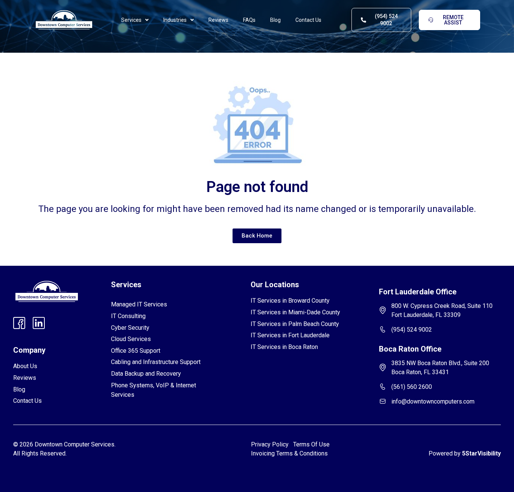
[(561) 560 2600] (382, 386)
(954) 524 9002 (411, 329)
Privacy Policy (270, 444)
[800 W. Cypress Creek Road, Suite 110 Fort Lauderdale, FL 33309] (382, 310)
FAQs (249, 20)
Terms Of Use (313, 444)
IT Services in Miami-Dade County (295, 312)
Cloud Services (131, 339)
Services (131, 20)
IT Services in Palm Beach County (295, 323)
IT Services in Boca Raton (284, 346)
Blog (275, 20)
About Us (25, 366)
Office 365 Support (135, 350)
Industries (175, 20)
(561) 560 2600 (411, 386)
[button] (135, 20)
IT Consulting (128, 316)
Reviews (218, 20)
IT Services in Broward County (290, 300)
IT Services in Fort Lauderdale (290, 335)
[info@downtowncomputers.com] (382, 401)
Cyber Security (130, 327)
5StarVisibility (481, 453)
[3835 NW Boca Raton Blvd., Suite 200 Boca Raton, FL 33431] (382, 367)
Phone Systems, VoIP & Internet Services (153, 390)
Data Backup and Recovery (146, 373)
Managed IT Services (139, 304)
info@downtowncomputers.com (432, 401)
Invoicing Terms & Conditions (289, 453)
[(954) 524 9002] (382, 329)
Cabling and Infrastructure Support (156, 362)
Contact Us (308, 20)
